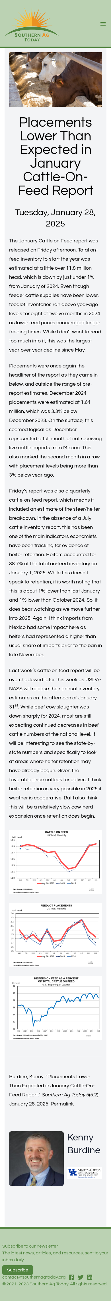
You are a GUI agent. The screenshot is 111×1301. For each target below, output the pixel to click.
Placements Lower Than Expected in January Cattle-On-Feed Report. (51, 1086)
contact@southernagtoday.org (34, 1277)
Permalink (62, 1104)
